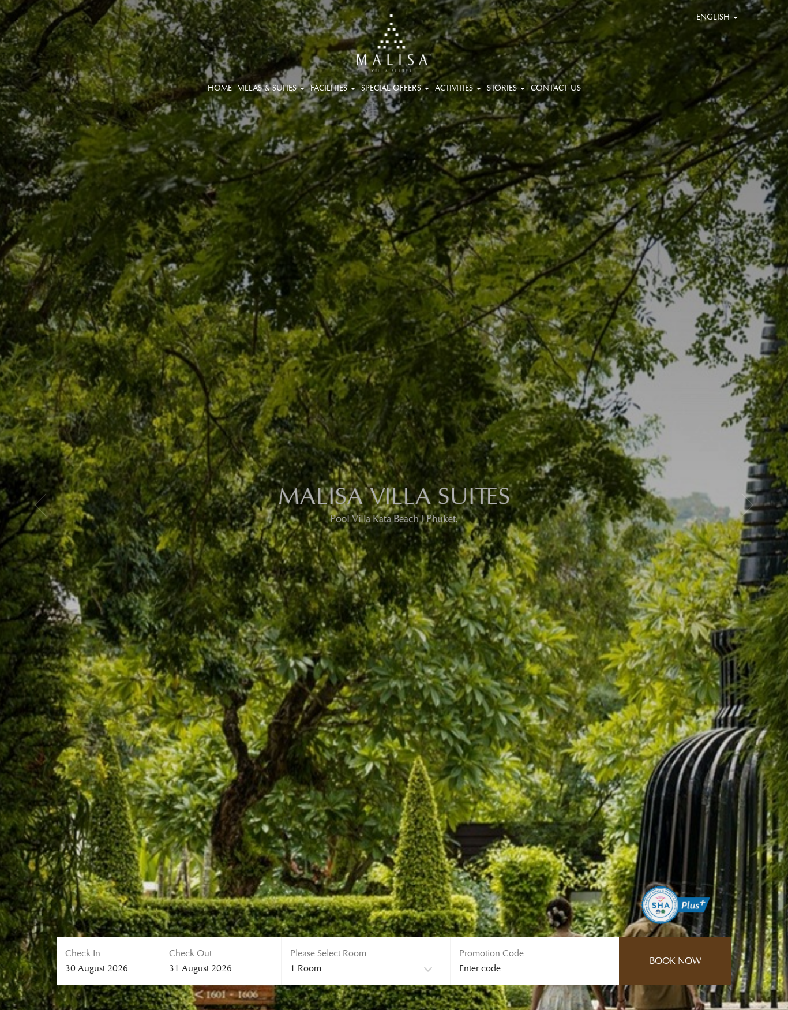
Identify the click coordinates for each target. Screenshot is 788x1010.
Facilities (330, 88)
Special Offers (392, 88)
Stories (503, 88)
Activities (455, 88)
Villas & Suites (268, 88)
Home (220, 88)
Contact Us (556, 88)
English (714, 17)
